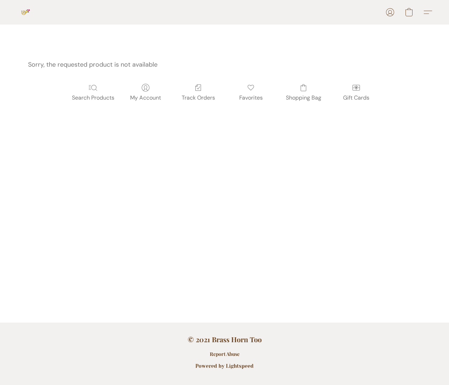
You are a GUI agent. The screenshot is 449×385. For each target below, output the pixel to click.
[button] (25, 12)
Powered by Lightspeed (224, 366)
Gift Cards (356, 97)
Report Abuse (225, 354)
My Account (145, 97)
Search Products (93, 97)
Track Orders (198, 97)
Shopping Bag (303, 97)
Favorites (251, 97)
